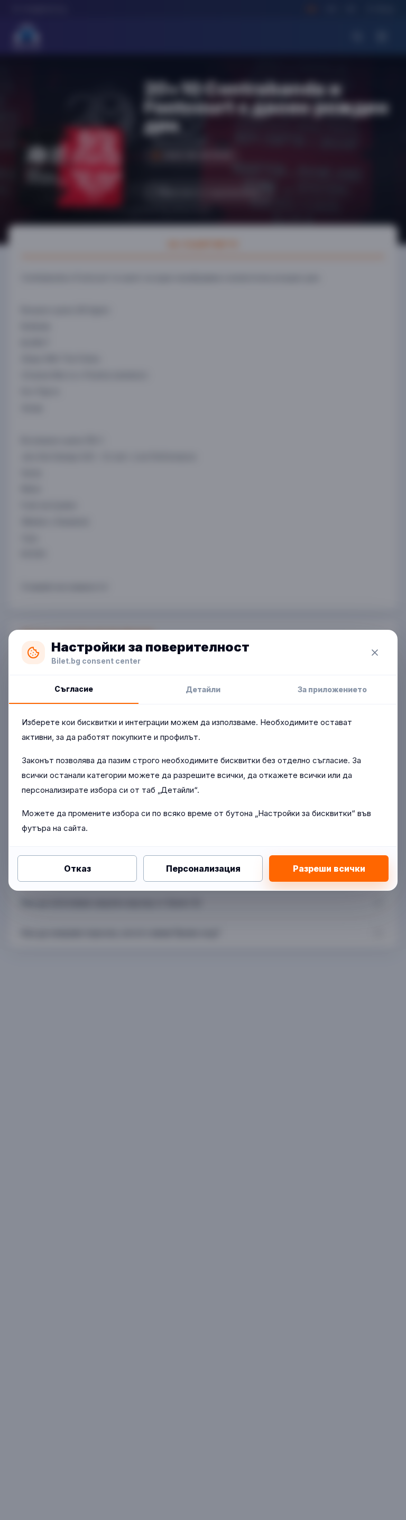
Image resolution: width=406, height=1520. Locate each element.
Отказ (77, 868)
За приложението (332, 689)
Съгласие (73, 688)
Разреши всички (329, 868)
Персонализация (203, 868)
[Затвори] (374, 652)
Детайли (203, 689)
